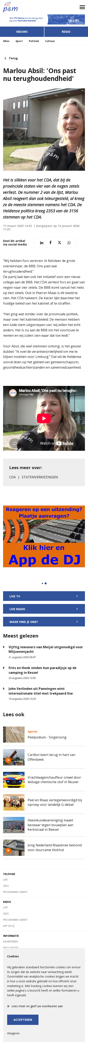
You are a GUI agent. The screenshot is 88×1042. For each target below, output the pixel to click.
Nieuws (22, 32)
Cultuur (50, 41)
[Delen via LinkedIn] (41, 243)
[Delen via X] (59, 243)
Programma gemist (15, 892)
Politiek (34, 41)
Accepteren (23, 1020)
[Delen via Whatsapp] (69, 243)
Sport (19, 41)
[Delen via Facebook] (50, 243)
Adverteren (10, 941)
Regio (66, 32)
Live (5, 879)
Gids (6, 886)
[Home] (22, 7)
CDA (12, 477)
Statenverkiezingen (40, 477)
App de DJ (8, 926)
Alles (6, 41)
